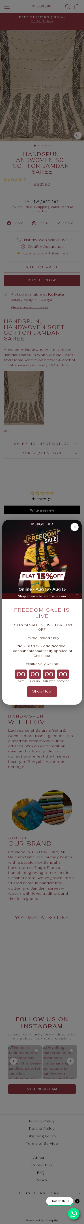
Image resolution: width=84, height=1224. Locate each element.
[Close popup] (75, 527)
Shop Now (42, 691)
